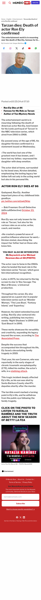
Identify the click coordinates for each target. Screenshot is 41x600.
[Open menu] (3, 2)
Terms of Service (15, 482)
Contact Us (30, 479)
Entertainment (17, 19)
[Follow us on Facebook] (17, 517)
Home (3, 19)
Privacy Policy (27, 482)
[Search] (9, 2)
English (9, 19)
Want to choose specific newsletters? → (20, 509)
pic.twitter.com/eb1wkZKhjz (15, 201)
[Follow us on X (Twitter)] (20, 517)
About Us (21, 479)
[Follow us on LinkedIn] (24, 517)
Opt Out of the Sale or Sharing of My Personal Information (20, 521)
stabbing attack (19, 371)
